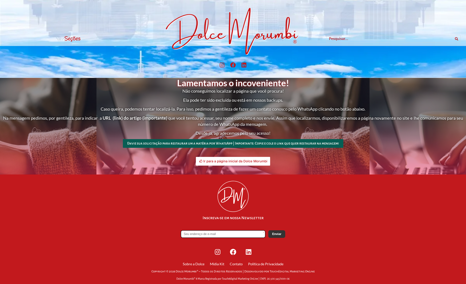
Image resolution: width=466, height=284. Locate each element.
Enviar (276, 234)
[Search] (456, 38)
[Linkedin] (243, 65)
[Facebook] (233, 65)
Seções (72, 38)
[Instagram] (222, 65)
